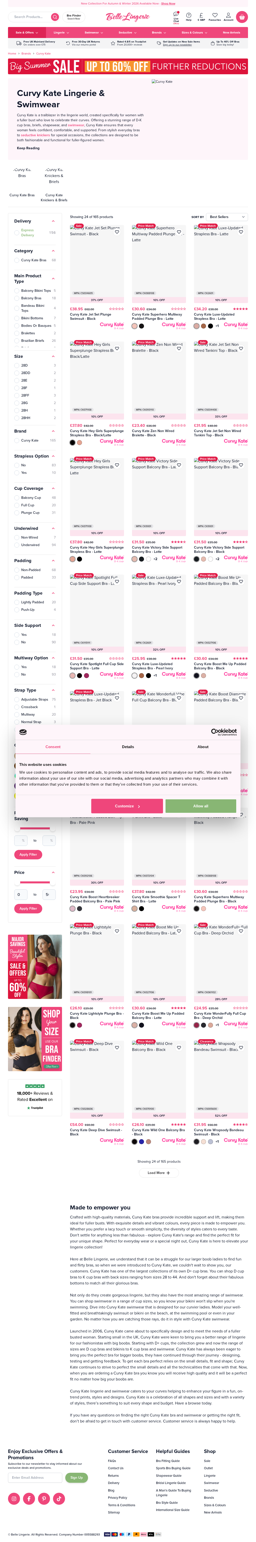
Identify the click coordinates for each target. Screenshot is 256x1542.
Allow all (200, 806)
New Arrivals (213, 1512)
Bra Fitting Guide (168, 1460)
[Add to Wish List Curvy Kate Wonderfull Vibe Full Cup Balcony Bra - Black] (179, 698)
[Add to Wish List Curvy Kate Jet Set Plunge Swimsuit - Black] (117, 232)
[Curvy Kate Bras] (22, 185)
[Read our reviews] (128, 43)
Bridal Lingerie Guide (171, 1482)
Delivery (113, 1482)
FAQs (112, 1460)
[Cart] (242, 17)
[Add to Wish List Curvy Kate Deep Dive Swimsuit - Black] (117, 1048)
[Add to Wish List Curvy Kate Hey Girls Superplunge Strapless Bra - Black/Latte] (117, 349)
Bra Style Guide (167, 1502)
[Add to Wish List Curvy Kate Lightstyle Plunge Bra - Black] (117, 931)
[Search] (55, 17)
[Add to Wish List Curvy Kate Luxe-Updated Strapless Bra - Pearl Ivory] (179, 582)
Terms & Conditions (121, 1505)
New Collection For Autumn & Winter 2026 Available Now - (128, 3)
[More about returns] (83, 43)
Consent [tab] (53, 746)
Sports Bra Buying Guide (173, 1468)
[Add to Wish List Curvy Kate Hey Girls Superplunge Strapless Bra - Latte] (117, 465)
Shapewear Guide (169, 1475)
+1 (217, 326)
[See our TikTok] (59, 1499)
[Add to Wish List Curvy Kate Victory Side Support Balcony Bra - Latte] (179, 465)
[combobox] (34, 17)
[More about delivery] (35, 43)
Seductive (211, 1490)
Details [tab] (128, 746)
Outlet (208, 1468)
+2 (155, 559)
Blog (111, 1490)
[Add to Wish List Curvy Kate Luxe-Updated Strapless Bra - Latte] (241, 232)
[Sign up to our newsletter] (178, 43)
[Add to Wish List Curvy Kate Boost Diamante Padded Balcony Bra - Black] (241, 698)
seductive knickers (35, 135)
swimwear (76, 125)
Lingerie (210, 1475)
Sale (207, 1460)
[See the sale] (225, 43)
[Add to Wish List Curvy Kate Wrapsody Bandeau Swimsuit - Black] (241, 1048)
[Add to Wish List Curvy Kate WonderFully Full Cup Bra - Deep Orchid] (241, 931)
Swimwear (211, 1482)
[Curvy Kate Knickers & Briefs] (54, 185)
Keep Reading (28, 148)
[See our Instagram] (14, 1499)
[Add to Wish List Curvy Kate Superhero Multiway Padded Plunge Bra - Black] (241, 815)
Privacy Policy (117, 1497)
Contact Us (116, 1468)
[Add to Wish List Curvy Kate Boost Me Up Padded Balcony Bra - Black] (241, 582)
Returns (113, 1475)
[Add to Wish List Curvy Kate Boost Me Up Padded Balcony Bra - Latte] (179, 931)
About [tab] (203, 746)
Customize (124, 806)
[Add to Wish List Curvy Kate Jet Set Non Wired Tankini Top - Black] (241, 349)
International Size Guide (173, 1509)
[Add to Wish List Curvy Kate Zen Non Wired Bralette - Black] (179, 349)
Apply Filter (28, 854)
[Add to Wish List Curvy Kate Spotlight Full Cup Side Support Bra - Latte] (117, 582)
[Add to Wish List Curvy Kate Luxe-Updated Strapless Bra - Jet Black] (117, 698)
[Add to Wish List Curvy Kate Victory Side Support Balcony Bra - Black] (241, 465)
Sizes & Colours (215, 1505)
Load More (156, 1172)
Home (12, 54)
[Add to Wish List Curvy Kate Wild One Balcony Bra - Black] (179, 1048)
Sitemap (114, 1512)
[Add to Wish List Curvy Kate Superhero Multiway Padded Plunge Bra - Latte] (179, 232)
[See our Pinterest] (44, 1499)
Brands (26, 54)
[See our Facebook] (29, 1499)
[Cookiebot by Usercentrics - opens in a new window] (215, 732)
